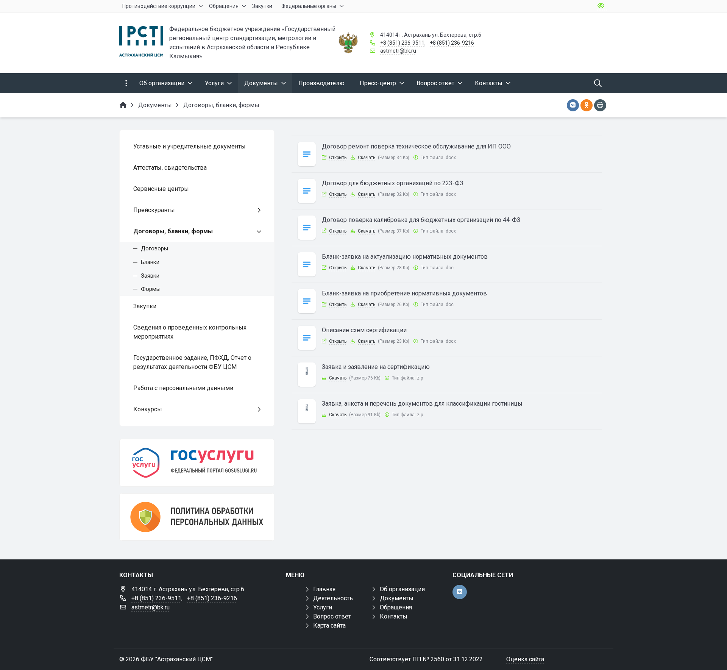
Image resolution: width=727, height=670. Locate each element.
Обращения (396, 607)
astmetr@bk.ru (398, 51)
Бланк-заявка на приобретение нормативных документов (404, 293)
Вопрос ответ (332, 616)
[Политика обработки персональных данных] (197, 516)
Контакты (393, 616)
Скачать (366, 157)
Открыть (337, 157)
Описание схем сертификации (364, 330)
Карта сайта (329, 625)
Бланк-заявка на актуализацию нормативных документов (405, 256)
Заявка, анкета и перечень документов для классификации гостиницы (422, 403)
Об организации (402, 589)
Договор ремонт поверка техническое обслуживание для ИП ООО (416, 146)
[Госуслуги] (197, 462)
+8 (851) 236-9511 (402, 43)
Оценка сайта (525, 659)
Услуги (322, 607)
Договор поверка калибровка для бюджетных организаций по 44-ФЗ (421, 219)
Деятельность (333, 598)
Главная (324, 589)
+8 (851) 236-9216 (452, 43)
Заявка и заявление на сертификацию (376, 366)
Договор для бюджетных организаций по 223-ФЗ (392, 183)
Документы (396, 598)
